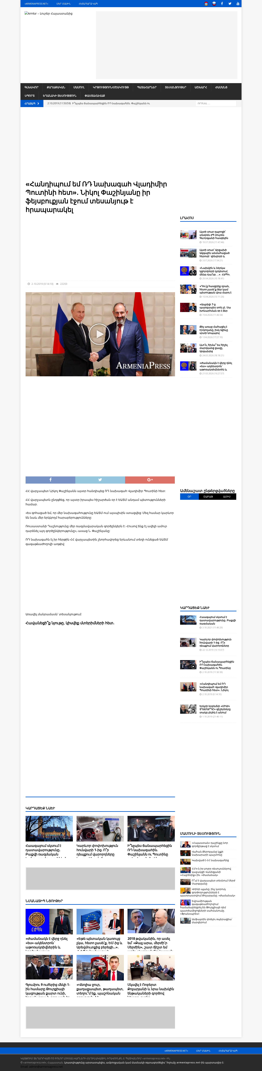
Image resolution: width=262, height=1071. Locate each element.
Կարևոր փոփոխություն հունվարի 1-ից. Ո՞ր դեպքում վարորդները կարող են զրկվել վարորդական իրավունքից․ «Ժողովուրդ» (99, 856)
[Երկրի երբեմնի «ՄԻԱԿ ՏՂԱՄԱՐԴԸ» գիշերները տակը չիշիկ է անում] (188, 709)
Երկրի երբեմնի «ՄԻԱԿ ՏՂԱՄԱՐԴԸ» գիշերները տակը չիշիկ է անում (215, 709)
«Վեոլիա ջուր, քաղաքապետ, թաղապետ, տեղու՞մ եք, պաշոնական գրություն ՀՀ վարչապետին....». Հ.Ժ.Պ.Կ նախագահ (100, 995)
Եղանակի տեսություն (59, 95)
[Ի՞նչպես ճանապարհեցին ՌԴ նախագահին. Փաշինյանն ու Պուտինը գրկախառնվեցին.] (151, 828)
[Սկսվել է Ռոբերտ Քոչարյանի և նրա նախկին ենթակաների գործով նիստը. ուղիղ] (151, 968)
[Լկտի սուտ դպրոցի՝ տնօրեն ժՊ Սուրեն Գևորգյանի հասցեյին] (188, 234)
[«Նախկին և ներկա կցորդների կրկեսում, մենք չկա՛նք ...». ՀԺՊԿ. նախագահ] (188, 271)
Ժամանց (221, 87)
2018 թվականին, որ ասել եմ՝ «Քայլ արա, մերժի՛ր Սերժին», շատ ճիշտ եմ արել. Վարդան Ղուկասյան (150, 944)
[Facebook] (222, 3)
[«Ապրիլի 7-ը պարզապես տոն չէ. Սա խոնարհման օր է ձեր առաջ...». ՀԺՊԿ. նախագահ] (188, 307)
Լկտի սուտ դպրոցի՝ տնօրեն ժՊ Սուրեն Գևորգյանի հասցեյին (214, 235)
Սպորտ (30, 95)
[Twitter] (230, 3)
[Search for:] (215, 103)
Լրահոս (187, 218)
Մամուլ (79, 87)
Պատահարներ (147, 87)
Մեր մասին (63, 3)
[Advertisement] (166, 44)
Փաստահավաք (95, 95)
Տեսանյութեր (175, 87)
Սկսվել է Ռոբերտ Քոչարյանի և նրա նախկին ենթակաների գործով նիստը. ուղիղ (151, 991)
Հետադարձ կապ (88, 3)
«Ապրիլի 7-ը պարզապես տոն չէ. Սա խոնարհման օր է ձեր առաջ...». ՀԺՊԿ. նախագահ (215, 311)
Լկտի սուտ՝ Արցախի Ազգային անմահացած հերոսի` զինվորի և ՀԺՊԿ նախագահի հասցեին (214, 256)
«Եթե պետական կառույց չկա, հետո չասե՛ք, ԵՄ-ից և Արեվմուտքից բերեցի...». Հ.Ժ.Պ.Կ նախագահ (99, 944)
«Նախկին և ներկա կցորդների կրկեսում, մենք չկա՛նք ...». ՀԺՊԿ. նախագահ (215, 272)
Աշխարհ (201, 87)
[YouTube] (238, 3)
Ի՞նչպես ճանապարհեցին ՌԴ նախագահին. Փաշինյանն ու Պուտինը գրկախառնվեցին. (150, 852)
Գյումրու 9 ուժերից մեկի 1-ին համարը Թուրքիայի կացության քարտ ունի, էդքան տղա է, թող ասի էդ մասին (48, 993)
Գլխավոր (31, 87)
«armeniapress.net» (36, 3)
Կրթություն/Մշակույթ (111, 87)
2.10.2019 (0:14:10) (42, 284)
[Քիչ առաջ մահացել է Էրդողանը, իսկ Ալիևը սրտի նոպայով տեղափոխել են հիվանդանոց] (188, 329)
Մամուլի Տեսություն (200, 833)
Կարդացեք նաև (195, 607)
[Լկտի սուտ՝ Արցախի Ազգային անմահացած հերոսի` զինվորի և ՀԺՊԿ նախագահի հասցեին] (188, 253)
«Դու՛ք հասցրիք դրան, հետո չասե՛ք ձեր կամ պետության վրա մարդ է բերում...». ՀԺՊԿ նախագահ (216, 292)
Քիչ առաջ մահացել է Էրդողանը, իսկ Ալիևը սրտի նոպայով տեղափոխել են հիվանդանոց (214, 333)
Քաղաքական (56, 87)
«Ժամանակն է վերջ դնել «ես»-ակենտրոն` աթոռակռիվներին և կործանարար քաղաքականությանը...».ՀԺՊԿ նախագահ (48, 949)
